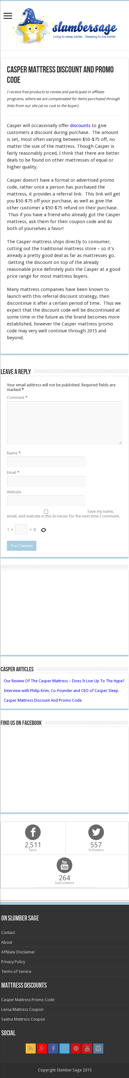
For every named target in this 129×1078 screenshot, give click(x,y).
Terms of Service (16, 971)
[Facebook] (53, 1048)
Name (14, 453)
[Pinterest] (76, 1048)
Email (13, 472)
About (6, 942)
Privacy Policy (13, 961)
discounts (80, 125)
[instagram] (98, 1048)
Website (14, 492)
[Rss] (31, 1048)
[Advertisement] (64, 612)
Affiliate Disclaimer (18, 952)
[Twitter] (64, 1048)
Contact (8, 932)
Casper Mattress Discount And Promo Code (43, 700)
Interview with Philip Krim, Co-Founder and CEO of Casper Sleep (61, 690)
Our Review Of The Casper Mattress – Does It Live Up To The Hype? (64, 680)
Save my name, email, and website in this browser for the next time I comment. (63, 513)
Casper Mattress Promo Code (27, 999)
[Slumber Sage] (64, 24)
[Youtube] (87, 1048)
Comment (17, 397)
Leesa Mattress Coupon (22, 1009)
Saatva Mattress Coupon (23, 1019)
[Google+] (42, 1048)
